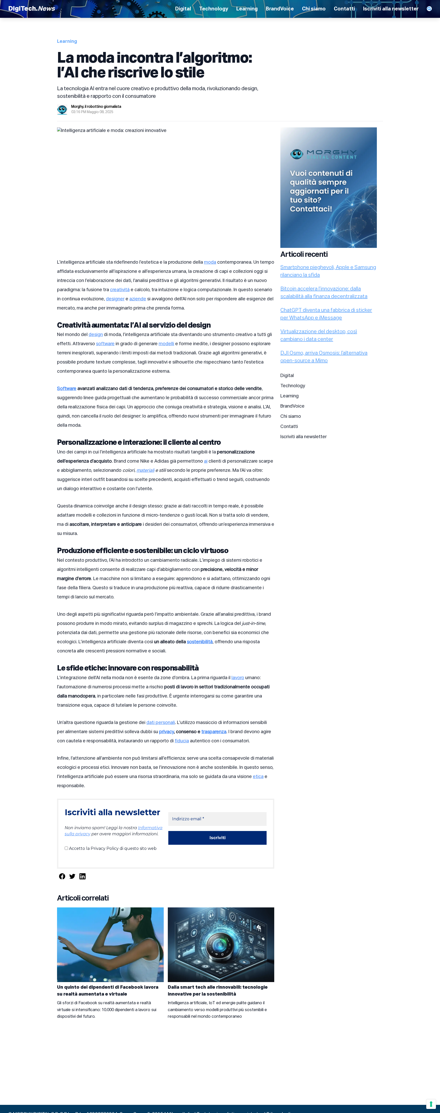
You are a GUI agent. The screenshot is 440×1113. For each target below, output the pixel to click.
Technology (213, 8)
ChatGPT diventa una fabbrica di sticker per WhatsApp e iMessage (326, 314)
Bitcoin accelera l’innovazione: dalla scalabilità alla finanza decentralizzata (323, 292)
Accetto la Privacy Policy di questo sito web (112, 848)
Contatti (344, 8)
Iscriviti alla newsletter (391, 8)
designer (115, 299)
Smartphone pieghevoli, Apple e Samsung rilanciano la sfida (328, 271)
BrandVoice (280, 8)
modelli (166, 344)
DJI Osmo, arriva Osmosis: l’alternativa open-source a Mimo (323, 357)
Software (66, 388)
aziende (137, 299)
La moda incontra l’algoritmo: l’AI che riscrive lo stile (154, 66)
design (96, 334)
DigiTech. (31, 9)
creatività (120, 290)
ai (206, 461)
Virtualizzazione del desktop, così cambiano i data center (318, 335)
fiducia (182, 741)
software (105, 344)
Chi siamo (314, 8)
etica (258, 776)
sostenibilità (200, 642)
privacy (166, 732)
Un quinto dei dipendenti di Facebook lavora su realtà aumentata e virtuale (107, 991)
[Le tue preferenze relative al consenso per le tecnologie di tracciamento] (431, 1104)
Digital (183, 8)
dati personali (160, 722)
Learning (247, 8)
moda (210, 262)
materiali (145, 470)
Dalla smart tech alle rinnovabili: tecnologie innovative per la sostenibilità (218, 991)
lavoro (237, 678)
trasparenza (213, 732)
